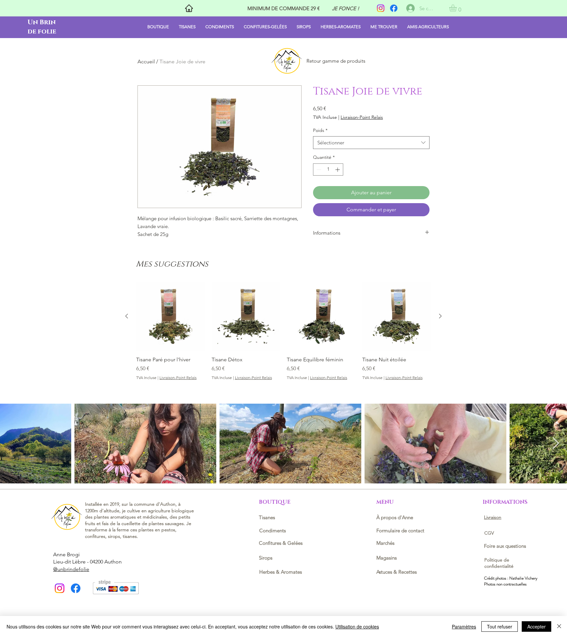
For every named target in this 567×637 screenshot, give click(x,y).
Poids (320, 130)
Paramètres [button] (464, 626)
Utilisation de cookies (357, 626)
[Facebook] (394, 8)
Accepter (536, 626)
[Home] (189, 8)
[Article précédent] (127, 316)
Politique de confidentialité (499, 563)
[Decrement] (318, 169)
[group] (283, 331)
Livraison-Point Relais (362, 117)
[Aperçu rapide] (170, 316)
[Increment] (338, 169)
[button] (457, 8)
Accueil (146, 61)
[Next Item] (555, 443)
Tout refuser (499, 626)
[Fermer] (559, 626)
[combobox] (371, 142)
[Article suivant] (440, 316)
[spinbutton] (328, 169)
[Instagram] (381, 8)
